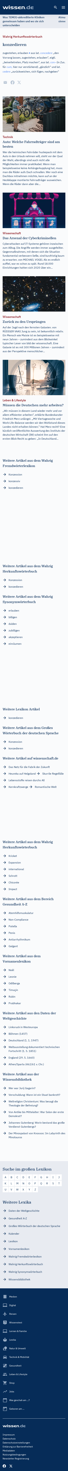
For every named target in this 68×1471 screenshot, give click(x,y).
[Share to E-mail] (5, 82)
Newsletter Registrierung (16, 1458)
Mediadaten (9, 1450)
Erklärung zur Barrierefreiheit (18, 1446)
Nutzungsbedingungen (14, 1454)
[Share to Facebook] (13, 82)
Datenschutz (9, 1438)
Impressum (9, 1434)
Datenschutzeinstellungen (16, 1442)
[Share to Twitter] (19, 82)
